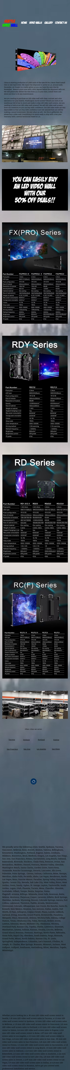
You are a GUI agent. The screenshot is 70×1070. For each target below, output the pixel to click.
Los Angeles (41, 749)
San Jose (27, 749)
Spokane (26, 739)
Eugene (56, 739)
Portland (41, 739)
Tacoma (12, 739)
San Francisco (12, 749)
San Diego (56, 749)
